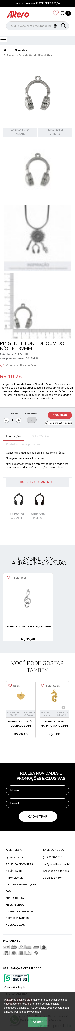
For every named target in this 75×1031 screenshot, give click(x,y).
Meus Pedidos (15, 904)
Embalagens (12, 413)
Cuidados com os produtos (23, 444)
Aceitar (37, 1021)
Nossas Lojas (15, 924)
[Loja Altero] (17, 14)
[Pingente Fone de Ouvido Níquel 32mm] (37, 170)
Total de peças (30, 413)
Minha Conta (15, 898)
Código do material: (12, 358)
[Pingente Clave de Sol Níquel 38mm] (28, 598)
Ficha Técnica (40, 436)
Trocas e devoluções (21, 884)
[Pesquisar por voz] (55, 26)
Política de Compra (19, 864)
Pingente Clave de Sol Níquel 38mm (28, 626)
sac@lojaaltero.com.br (56, 864)
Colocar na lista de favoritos (24, 365)
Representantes (17, 918)
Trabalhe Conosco (19, 911)
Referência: (6, 354)
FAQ (8, 891)
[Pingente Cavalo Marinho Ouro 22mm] (54, 695)
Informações (13, 436)
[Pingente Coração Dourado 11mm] (20, 695)
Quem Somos (14, 857)
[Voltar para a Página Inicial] (5, 50)
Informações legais (14, 987)
